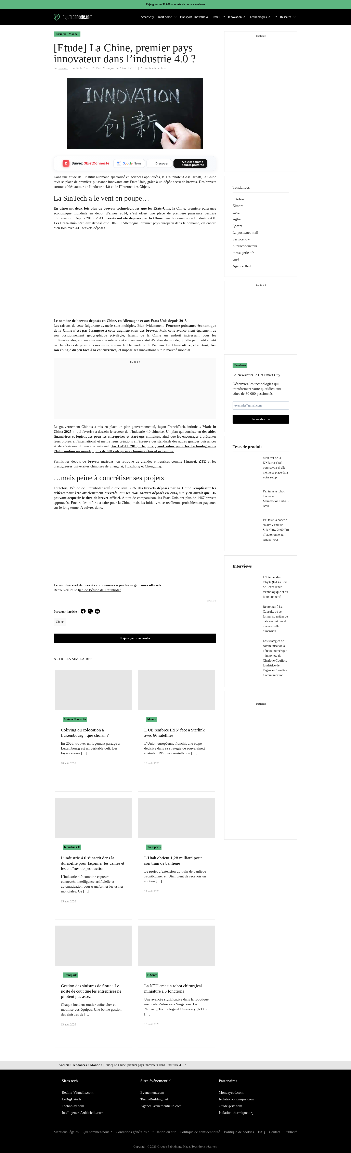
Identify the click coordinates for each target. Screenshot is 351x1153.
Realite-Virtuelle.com (77, 1092)
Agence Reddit (244, 266)
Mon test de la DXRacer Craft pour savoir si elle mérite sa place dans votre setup (275, 467)
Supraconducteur (245, 246)
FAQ (261, 1132)
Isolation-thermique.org (236, 1113)
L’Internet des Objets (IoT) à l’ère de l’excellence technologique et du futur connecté (275, 586)
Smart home (164, 17)
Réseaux (285, 17)
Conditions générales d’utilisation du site (146, 1132)
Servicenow (241, 239)
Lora (236, 212)
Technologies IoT (261, 17)
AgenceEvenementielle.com (161, 1106)
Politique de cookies (239, 1132)
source (211, 600)
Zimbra (238, 206)
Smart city (147, 17)
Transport (186, 17)
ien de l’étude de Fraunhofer (100, 590)
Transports (153, 847)
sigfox (237, 219)
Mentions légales (66, 1132)
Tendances (79, 1065)
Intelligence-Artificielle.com (83, 1113)
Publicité (290, 1132)
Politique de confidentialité (200, 1132)
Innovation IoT (237, 17)
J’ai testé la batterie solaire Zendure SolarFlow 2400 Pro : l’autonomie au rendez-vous (276, 529)
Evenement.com (152, 1092)
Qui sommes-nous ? (97, 1132)
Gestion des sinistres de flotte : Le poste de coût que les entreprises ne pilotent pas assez (91, 991)
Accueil (63, 1065)
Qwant (237, 226)
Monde (73, 34)
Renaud (63, 68)
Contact (274, 1132)
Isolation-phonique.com (236, 1099)
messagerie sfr (243, 253)
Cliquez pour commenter (135, 638)
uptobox (239, 199)
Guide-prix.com (230, 1106)
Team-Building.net (154, 1099)
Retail (216, 17)
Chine (60, 621)
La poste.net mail (245, 232)
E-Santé (152, 975)
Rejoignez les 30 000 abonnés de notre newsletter (175, 4)
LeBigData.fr (71, 1099)
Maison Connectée (75, 719)
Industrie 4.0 (202, 17)
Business (61, 34)
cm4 (236, 259)
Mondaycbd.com (231, 1092)
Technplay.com (73, 1106)
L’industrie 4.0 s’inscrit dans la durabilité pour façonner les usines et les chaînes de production (92, 863)
